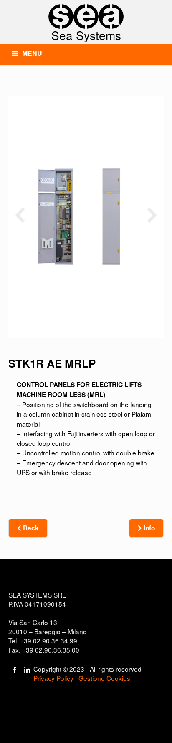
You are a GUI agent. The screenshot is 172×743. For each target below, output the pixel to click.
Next (152, 214)
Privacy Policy (53, 678)
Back (30, 528)
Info (148, 528)
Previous (19, 214)
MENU (32, 53)
